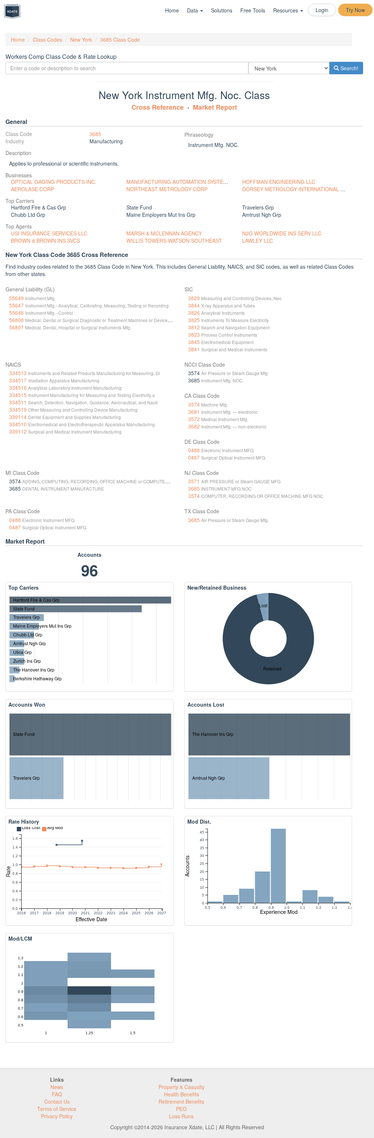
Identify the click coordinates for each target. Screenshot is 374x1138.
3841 (194, 349)
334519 (18, 409)
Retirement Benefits (181, 1101)
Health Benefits (181, 1094)
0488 (194, 450)
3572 (194, 419)
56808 (16, 320)
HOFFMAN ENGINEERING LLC (278, 181)
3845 (194, 341)
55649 (16, 298)
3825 (194, 320)
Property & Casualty (182, 1086)
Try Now (355, 10)
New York (81, 39)
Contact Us (57, 1101)
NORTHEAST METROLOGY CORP (166, 189)
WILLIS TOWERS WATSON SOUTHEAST (174, 240)
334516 (18, 387)
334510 (18, 424)
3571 (194, 481)
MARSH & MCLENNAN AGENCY (164, 233)
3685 (95, 133)
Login (322, 10)
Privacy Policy (57, 1116)
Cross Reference (157, 107)
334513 (18, 373)
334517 (18, 380)
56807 (16, 327)
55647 (16, 305)
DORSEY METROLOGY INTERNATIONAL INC (295, 189)
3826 (194, 312)
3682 (194, 426)
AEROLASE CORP (32, 189)
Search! (348, 68)
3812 (194, 327)
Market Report (215, 107)
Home (172, 10)
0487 (194, 457)
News (56, 1086)
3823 (194, 334)
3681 (194, 411)
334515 (18, 394)
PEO (181, 1108)
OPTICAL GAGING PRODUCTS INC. (53, 181)
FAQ (57, 1094)
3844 (194, 305)
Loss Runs (181, 1116)
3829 (194, 298)
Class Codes (47, 39)
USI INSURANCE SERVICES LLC (49, 233)
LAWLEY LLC (257, 240)
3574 (194, 404)
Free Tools (252, 10)
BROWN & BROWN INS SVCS (45, 240)
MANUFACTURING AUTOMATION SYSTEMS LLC (183, 181)
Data (193, 10)
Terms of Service (56, 1108)
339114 (18, 416)
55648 (16, 312)
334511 (18, 402)
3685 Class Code (120, 39)
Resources (286, 10)
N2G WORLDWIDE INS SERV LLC (281, 233)
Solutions (221, 10)
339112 (18, 431)
